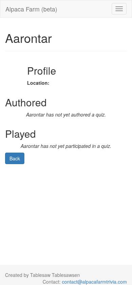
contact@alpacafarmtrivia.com (94, 281)
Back (14, 158)
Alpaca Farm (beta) (31, 8)
